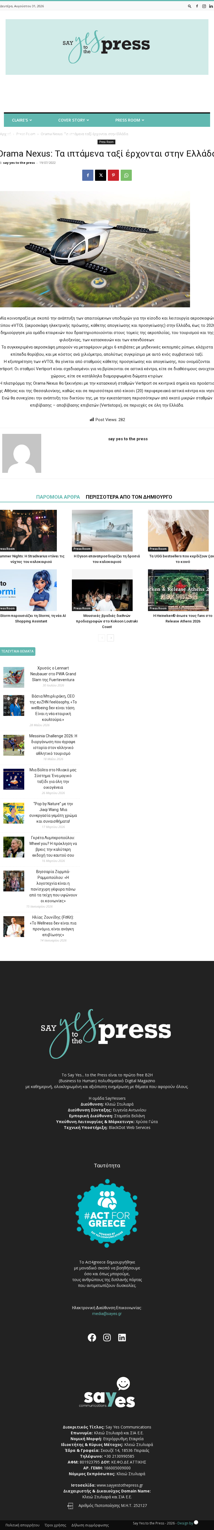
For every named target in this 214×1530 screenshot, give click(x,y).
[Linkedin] (211, 6)
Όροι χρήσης (55, 1525)
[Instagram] (204, 6)
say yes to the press (19, 162)
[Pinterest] (113, 175)
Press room (127, 120)
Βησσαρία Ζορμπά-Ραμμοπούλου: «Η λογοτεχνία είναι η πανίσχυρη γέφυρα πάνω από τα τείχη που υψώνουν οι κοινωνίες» (53, 886)
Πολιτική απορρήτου (23, 1525)
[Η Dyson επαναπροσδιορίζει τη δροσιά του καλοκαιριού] (107, 531)
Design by (185, 1523)
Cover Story (71, 120)
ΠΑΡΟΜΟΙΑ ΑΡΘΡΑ (58, 497)
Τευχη (68, 134)
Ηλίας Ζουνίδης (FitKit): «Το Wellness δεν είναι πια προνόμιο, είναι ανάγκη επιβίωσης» (53, 926)
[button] (190, 6)
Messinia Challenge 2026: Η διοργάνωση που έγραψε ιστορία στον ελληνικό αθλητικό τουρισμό (53, 745)
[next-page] (110, 637)
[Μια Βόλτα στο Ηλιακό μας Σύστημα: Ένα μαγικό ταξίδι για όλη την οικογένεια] (9, 780)
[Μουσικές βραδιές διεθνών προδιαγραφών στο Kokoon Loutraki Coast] (107, 590)
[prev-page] (101, 637)
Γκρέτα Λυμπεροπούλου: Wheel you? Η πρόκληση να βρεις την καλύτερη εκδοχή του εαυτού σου (53, 846)
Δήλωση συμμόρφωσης (90, 1525)
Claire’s (20, 120)
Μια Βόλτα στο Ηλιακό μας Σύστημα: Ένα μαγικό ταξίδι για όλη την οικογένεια (53, 779)
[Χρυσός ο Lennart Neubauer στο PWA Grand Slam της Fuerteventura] (9, 678)
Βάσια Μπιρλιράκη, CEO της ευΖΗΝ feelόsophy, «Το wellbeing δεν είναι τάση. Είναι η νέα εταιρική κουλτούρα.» (53, 708)
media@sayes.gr (107, 1313)
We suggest (18, 134)
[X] (100, 175)
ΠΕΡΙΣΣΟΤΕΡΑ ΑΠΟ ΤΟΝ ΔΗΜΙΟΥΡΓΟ (129, 497)
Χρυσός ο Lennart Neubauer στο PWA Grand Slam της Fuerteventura (53, 674)
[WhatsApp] (126, 175)
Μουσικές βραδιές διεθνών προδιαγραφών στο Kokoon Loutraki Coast (107, 621)
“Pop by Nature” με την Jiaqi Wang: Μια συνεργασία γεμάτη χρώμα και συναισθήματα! (53, 813)
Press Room (82, 548)
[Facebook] (197, 6)
